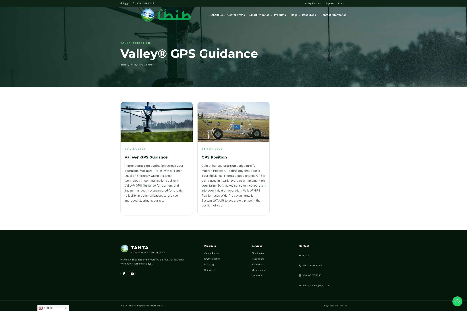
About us (217, 14)
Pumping (209, 264)
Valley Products (313, 3)
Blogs (294, 14)
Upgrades (257, 275)
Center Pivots (236, 14)
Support (330, 3)
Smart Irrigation (259, 14)
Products (280, 14)
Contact (342, 3)
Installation (257, 264)
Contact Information (334, 14)
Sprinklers (209, 270)
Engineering (258, 259)
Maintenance (259, 270)
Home (123, 64)
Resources (309, 14)
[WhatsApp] (457, 301)
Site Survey (258, 253)
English (48, 307)
